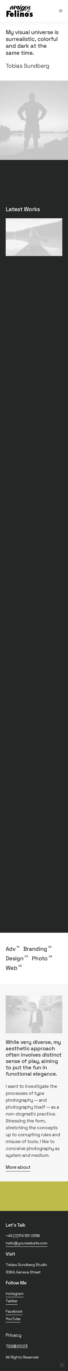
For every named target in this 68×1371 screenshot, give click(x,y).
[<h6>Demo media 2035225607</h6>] (34, 237)
